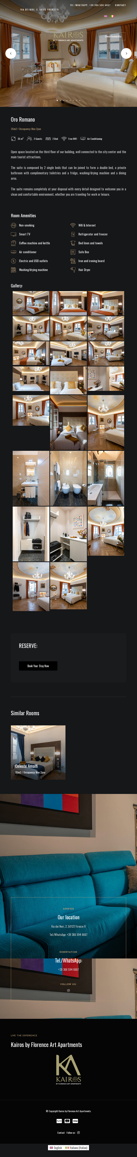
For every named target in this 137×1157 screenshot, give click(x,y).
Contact (61, 1132)
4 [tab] (66, 100)
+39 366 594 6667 (77, 934)
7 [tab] (76, 100)
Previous (10, 53)
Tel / (73, 5)
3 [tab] (63, 100)
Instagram (68, 990)
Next (126, 53)
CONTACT (120, 5)
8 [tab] (79, 100)
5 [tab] (70, 100)
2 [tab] (60, 100)
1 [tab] (57, 100)
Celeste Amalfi (26, 766)
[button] (113, 36)
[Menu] (14, 35)
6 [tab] (73, 100)
